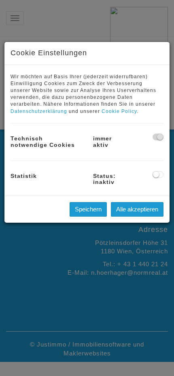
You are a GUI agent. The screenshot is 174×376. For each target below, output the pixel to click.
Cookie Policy (119, 111)
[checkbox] (158, 137)
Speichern (88, 209)
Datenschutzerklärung (39, 111)
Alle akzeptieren (137, 209)
